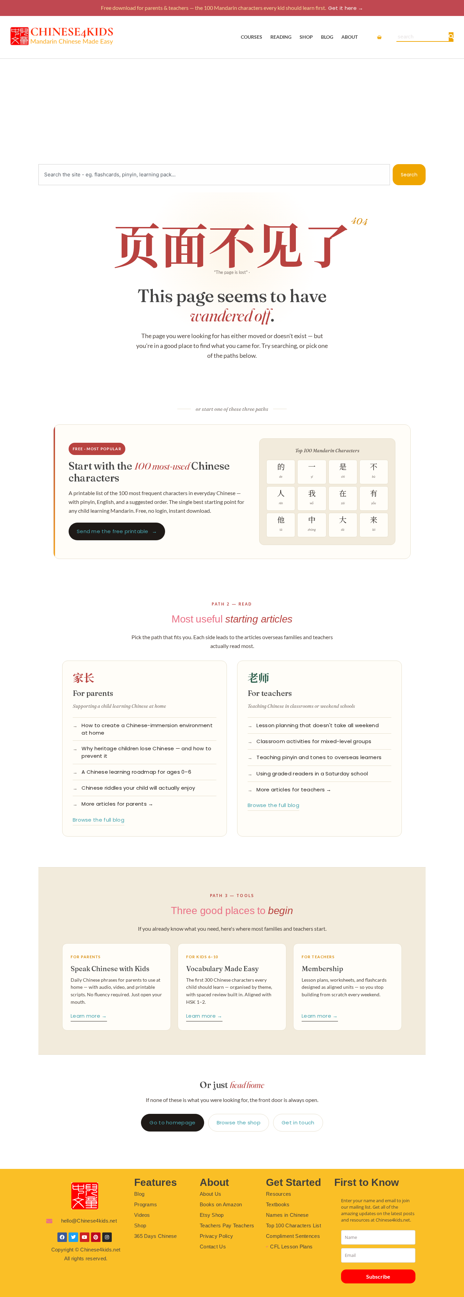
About (349, 37)
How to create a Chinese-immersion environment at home (147, 729)
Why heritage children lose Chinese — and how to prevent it (146, 752)
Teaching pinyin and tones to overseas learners (318, 757)
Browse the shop (239, 1122)
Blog (327, 37)
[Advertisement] (232, 109)
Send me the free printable (117, 531)
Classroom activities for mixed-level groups (313, 741)
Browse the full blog (98, 819)
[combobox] (214, 174)
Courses (251, 37)
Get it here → (345, 8)
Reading (280, 37)
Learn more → (89, 1015)
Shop (306, 37)
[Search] (451, 36)
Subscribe (378, 1276)
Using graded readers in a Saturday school (312, 773)
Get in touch (298, 1122)
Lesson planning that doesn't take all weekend (317, 725)
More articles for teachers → (293, 789)
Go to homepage (172, 1122)
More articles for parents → (117, 803)
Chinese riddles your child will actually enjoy (138, 787)
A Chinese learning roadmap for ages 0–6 (136, 771)
